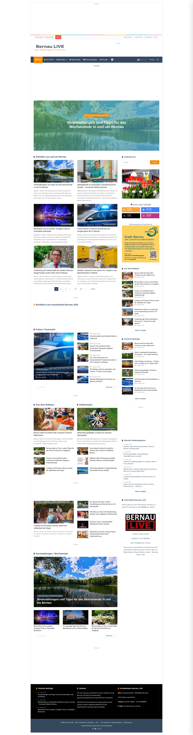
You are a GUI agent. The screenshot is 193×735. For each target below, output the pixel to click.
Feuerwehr (102, 329)
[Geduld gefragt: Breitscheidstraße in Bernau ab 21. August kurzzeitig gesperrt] (127, 322)
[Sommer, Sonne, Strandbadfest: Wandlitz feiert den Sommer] (82, 524)
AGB (155, 37)
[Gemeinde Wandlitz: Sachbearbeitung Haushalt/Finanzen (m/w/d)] (82, 471)
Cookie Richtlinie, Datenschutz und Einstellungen (96, 725)
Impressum (148, 37)
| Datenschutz (127, 722)
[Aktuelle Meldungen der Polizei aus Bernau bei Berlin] (82, 379)
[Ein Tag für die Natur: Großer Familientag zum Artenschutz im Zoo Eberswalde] (82, 504)
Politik (60, 494)
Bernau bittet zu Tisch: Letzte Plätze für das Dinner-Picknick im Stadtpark (104, 628)
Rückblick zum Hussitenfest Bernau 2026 (57, 304)
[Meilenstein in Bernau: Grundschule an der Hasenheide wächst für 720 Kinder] (127, 312)
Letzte (93, 289)
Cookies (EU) (138, 37)
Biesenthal (108, 494)
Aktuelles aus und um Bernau (51, 157)
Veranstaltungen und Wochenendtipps (96, 115)
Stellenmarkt (76, 59)
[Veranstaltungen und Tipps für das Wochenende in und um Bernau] (75, 582)
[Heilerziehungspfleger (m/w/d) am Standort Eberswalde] (127, 373)
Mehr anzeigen (140, 330)
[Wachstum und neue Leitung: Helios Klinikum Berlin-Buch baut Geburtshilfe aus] (82, 534)
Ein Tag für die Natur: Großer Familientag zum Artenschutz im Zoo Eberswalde (103, 504)
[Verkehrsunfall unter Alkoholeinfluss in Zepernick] (82, 336)
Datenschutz (128, 37)
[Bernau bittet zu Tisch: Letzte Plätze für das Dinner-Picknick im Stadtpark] (39, 451)
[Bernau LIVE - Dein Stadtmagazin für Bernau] (50, 47)
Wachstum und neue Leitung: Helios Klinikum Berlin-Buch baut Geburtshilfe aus (103, 534)
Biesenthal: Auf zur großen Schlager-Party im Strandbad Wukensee (44, 628)
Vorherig (41, 387)
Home (39, 59)
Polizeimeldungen (112, 329)
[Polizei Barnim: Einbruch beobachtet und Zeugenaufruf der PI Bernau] (54, 356)
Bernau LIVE (48, 59)
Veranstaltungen (91, 59)
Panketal (96, 494)
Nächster (109, 387)
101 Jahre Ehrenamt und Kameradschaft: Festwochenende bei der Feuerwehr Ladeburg (103, 360)
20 (81, 289)
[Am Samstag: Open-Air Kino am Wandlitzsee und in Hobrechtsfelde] (75, 617)
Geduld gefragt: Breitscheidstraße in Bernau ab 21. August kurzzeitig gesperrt (146, 321)
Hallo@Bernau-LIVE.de (142, 543)
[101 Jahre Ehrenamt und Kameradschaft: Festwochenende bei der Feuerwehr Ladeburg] (82, 358)
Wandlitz (84, 494)
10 (75, 289)
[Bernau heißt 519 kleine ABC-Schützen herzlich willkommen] (127, 275)
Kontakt (105, 59)
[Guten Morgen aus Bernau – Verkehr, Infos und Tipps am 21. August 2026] (127, 364)
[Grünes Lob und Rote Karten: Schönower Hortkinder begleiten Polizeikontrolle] (82, 346)
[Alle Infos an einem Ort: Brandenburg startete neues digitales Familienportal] (82, 514)
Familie (39, 494)
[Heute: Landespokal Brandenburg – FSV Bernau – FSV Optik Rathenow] (127, 355)
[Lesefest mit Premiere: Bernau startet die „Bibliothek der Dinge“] (39, 471)
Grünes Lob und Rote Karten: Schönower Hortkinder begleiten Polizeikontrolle (101, 348)
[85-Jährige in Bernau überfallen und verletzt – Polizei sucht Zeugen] (82, 369)
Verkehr (71, 494)
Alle (96, 329)
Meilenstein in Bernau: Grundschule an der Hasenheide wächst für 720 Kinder (146, 311)
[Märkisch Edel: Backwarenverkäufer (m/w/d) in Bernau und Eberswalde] (82, 461)
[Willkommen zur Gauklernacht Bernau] (96, 82)
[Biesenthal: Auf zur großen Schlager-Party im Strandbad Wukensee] (46, 617)
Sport (50, 494)
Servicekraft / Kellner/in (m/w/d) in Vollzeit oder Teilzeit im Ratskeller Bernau (102, 450)
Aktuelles (61, 59)
